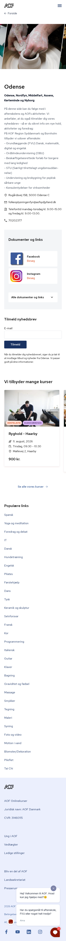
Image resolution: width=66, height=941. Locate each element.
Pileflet (8, 760)
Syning (8, 726)
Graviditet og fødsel (16, 684)
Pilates (8, 574)
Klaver (8, 667)
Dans (7, 591)
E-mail (8, 328)
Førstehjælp (11, 582)
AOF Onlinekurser (15, 801)
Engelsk (9, 565)
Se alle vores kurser (30, 486)
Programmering (14, 641)
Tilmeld (15, 344)
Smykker (9, 701)
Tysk (7, 599)
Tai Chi (8, 768)
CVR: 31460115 (13, 818)
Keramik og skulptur (16, 608)
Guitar (8, 658)
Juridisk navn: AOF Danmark (22, 809)
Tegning (9, 709)
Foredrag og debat (15, 532)
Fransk (8, 625)
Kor (6, 633)
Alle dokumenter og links (27, 297)
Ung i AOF (10, 836)
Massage (9, 692)
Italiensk (9, 650)
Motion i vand (12, 743)
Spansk (8, 515)
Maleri (8, 718)
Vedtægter (11, 844)
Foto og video (12, 734)
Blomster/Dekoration (17, 751)
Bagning (9, 675)
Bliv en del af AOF (15, 871)
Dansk (8, 548)
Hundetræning (13, 557)
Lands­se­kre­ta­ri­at (14, 880)
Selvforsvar (11, 616)
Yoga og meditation (16, 523)
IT (5, 540)
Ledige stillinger (14, 853)
